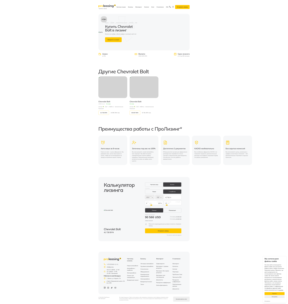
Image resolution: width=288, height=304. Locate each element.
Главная (107, 22)
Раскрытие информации (163, 282)
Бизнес (172, 184)
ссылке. (281, 290)
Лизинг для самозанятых (131, 276)
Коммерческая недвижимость (144, 275)
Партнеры (175, 271)
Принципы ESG (176, 277)
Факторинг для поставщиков (160, 276)
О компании (160, 7)
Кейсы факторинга (161, 285)
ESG (167, 7)
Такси (142, 284)
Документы (159, 280)
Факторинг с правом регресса (162, 267)
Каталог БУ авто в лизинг (121, 22)
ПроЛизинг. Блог (177, 274)
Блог (152, 7)
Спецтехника (144, 269)
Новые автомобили (132, 265)
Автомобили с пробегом (131, 269)
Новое (154, 191)
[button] (187, 150)
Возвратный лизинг (133, 280)
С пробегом (172, 191)
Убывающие (172, 210)
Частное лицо (154, 184)
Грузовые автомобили (146, 266)
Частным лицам (121, 7)
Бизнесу (130, 7)
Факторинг (138, 7)
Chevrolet (131, 22)
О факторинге (160, 263)
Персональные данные (176, 285)
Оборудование (144, 271)
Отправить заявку (182, 7)
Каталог (146, 7)
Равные (154, 210)
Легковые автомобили (146, 263)
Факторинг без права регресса (162, 271)
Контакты (175, 266)
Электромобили (131, 273)
